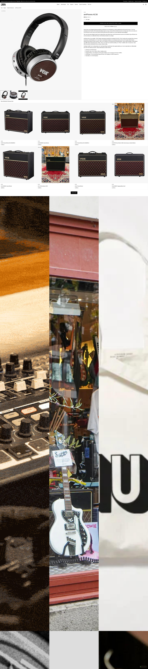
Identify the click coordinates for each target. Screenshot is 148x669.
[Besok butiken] (74, 413)
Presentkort (125, 1)
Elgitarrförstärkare (10, 7)
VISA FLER (74, 192)
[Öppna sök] (143, 4)
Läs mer (115, 26)
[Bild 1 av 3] (4, 95)
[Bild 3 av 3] (23, 95)
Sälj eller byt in (131, 1)
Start (2, 7)
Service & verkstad (138, 1)
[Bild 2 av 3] (13, 95)
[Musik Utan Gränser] (3, 4)
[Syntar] (24, 413)
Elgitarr (5, 7)
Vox (85, 12)
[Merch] (123, 413)
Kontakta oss (144, 1)
